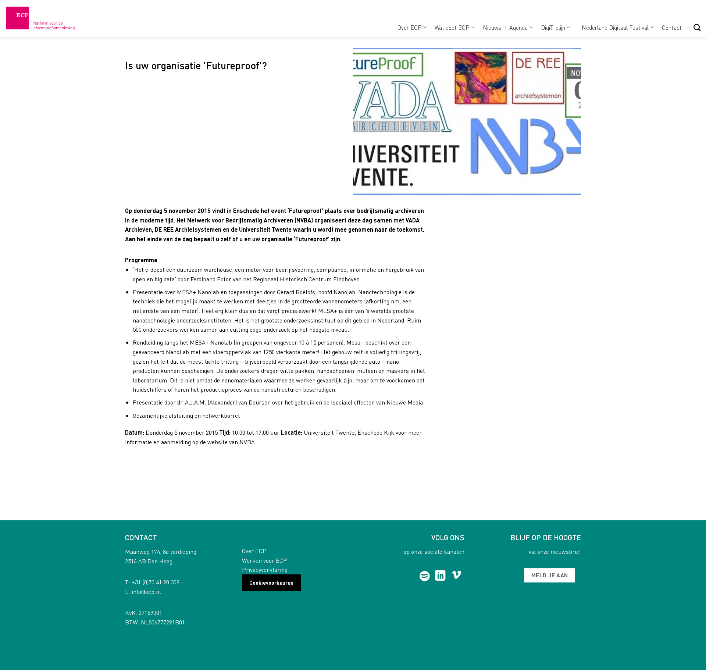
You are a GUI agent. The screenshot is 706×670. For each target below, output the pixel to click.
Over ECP (409, 27)
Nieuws (492, 27)
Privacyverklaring (265, 569)
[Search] (696, 27)
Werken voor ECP (264, 560)
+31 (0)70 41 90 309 (155, 582)
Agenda (518, 27)
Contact (672, 27)
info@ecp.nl (146, 591)
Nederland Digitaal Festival (615, 27)
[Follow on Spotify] (425, 576)
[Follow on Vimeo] (456, 576)
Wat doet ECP (452, 27)
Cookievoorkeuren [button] (271, 582)
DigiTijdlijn (553, 27)
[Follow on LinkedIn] (440, 576)
